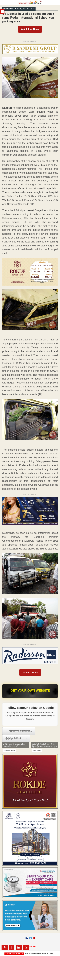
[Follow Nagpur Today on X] (30, 938)
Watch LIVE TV (30, 672)
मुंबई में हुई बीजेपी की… (16, 738)
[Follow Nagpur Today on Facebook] (27, 938)
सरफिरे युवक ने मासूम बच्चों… (19, 731)
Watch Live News (30, 29)
